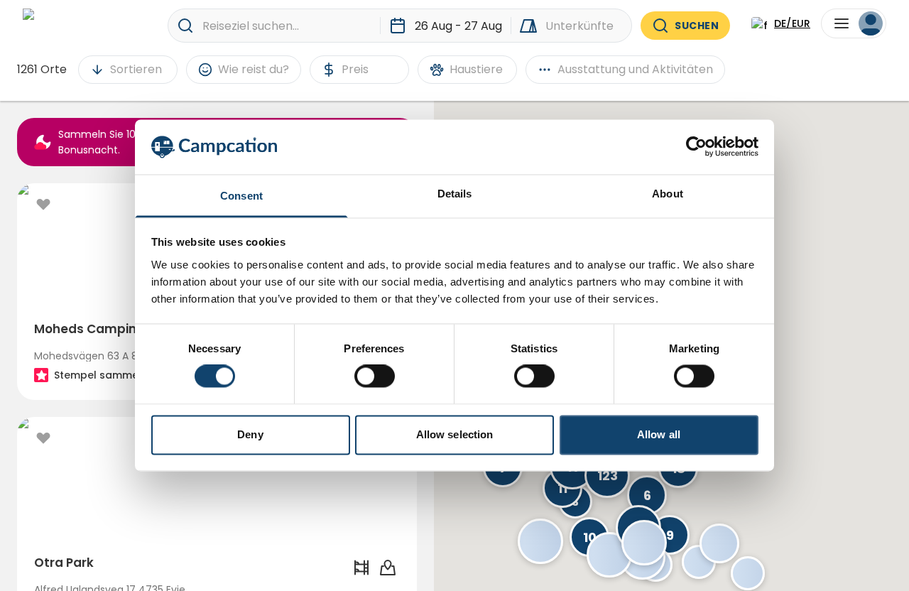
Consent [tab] (241, 196)
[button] (540, 541)
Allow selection (455, 434)
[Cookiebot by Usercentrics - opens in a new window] (696, 147)
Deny (250, 434)
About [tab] (667, 194)
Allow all (658, 434)
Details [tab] (454, 194)
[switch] (374, 376)
